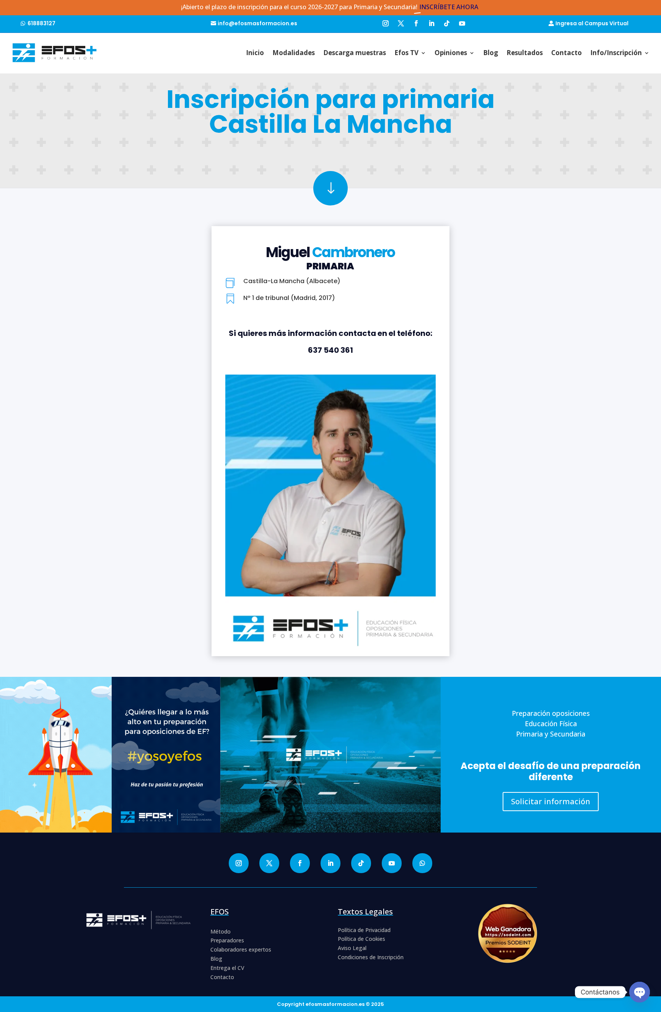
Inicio (255, 52)
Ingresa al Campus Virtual (591, 23)
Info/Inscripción (616, 52)
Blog (490, 52)
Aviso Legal (352, 948)
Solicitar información (550, 801)
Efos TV (406, 52)
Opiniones (451, 52)
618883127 (41, 23)
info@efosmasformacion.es (257, 23)
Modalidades (293, 52)
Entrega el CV (227, 967)
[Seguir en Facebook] (416, 22)
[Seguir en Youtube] (462, 22)
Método (220, 931)
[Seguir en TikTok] (447, 22)
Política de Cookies (361, 938)
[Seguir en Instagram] (385, 22)
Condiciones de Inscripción (371, 957)
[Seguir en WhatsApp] (422, 863)
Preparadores (227, 940)
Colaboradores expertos (240, 949)
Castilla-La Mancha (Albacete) (291, 281)
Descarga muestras (354, 52)
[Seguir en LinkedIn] (431, 22)
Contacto (566, 52)
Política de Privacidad (364, 930)
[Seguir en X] (401, 22)
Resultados (524, 52)
